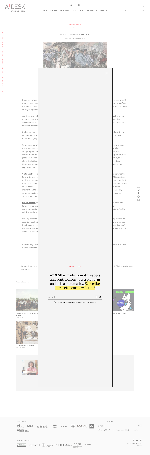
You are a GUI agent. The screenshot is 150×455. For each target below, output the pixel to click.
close (106, 73)
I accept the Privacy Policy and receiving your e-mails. (76, 302)
